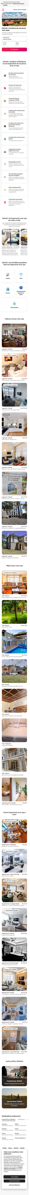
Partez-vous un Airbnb (19, 9)
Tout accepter (14, 1177)
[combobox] (14, 39)
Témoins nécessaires (14, 1181)
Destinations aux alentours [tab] (8, 1119)
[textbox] (8, 45)
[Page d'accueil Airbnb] (3, 9)
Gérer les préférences (14, 1185)
